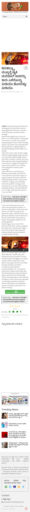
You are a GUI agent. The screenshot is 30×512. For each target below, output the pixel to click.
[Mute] (24, 250)
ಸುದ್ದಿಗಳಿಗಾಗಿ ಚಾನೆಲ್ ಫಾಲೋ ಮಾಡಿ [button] (15, 292)
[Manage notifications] (26, 508)
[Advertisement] (15, 34)
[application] (15, 244)
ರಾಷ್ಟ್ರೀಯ (18, 91)
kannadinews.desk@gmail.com (13, 502)
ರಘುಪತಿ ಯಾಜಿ (6, 91)
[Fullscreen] (26, 250)
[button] (15, 244)
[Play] (3, 250)
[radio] (11, 306)
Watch (8, 317)
